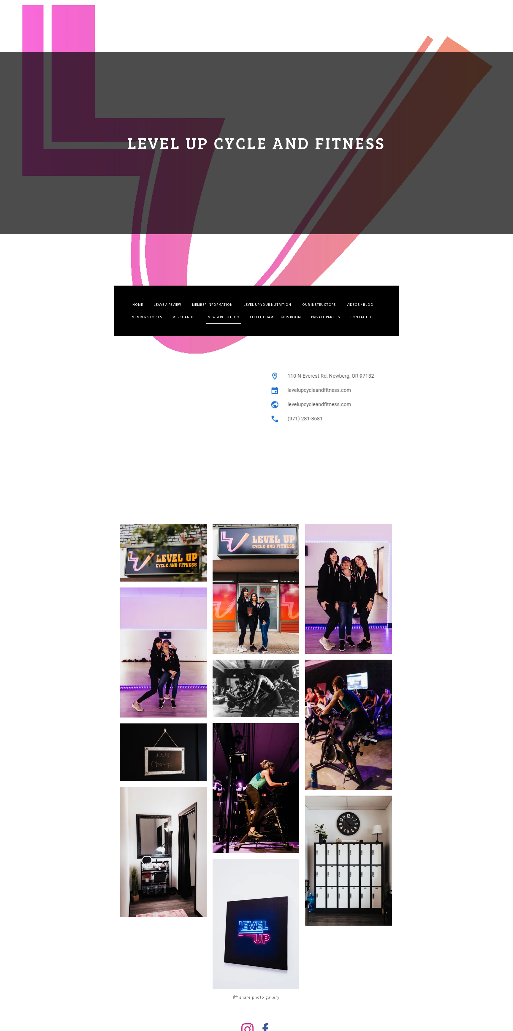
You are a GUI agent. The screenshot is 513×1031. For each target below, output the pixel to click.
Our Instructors (319, 304)
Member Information (212, 304)
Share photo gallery (259, 997)
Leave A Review (167, 304)
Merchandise (185, 317)
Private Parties (325, 317)
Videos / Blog (360, 304)
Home (137, 304)
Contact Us (361, 317)
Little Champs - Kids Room (275, 317)
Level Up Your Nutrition (267, 304)
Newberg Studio (224, 317)
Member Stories (147, 317)
